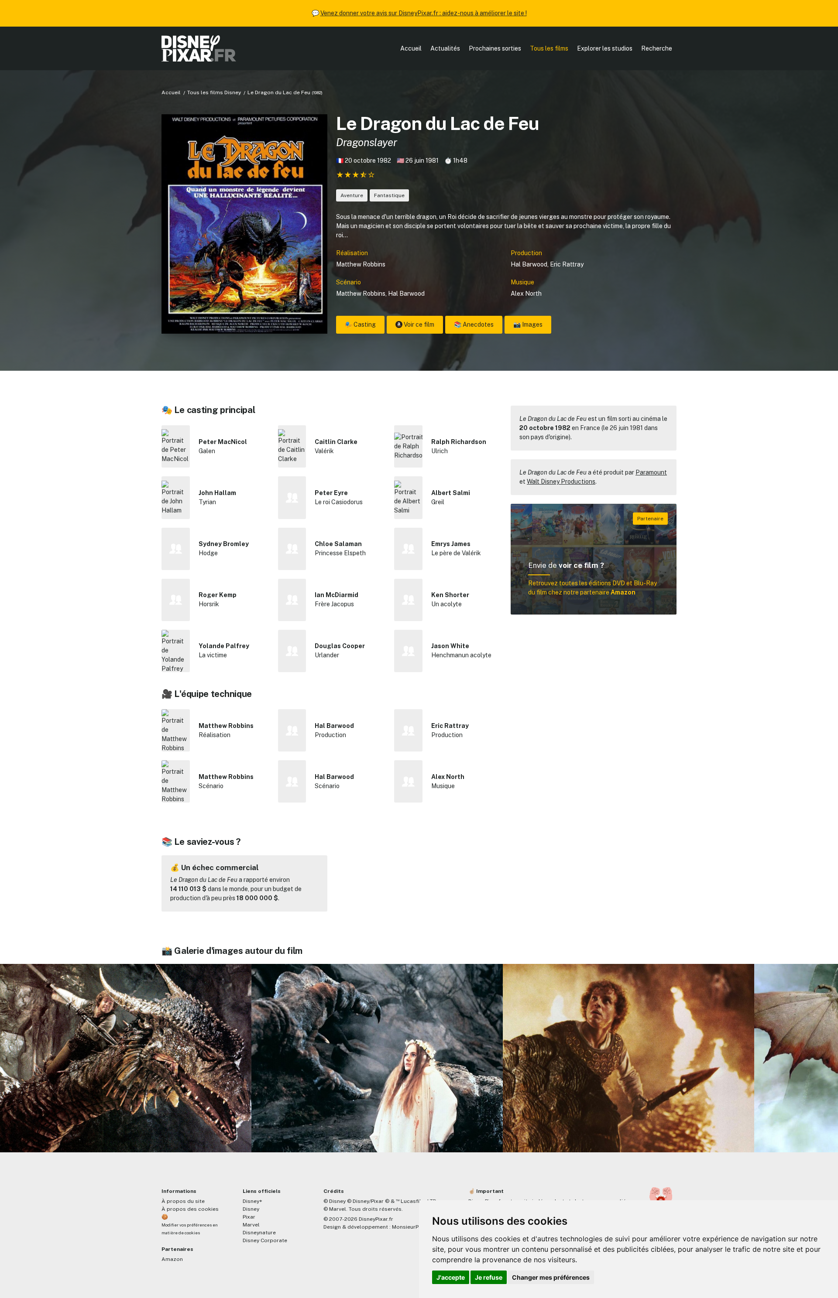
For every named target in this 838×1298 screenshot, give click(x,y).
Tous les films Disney (214, 92)
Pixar (249, 1217)
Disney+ (252, 1201)
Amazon (172, 1259)
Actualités (445, 48)
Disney (251, 1209)
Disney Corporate (265, 1240)
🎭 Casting (360, 324)
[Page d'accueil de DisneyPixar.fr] (198, 48)
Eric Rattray (567, 264)
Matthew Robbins (360, 264)
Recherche (656, 48)
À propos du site (183, 1201)
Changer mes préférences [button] (551, 1277)
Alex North (526, 293)
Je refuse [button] (488, 1277)
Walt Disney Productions (561, 481)
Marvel (251, 1225)
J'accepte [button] (450, 1277)
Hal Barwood (529, 264)
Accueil (411, 48)
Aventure (351, 195)
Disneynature (259, 1233)
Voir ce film (418, 324)
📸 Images (528, 324)
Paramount (651, 472)
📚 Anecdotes (474, 324)
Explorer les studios (604, 48)
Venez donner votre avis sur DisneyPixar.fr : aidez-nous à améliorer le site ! (423, 13)
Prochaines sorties (495, 48)
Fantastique (389, 195)
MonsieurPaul (409, 1227)
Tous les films (549, 48)
